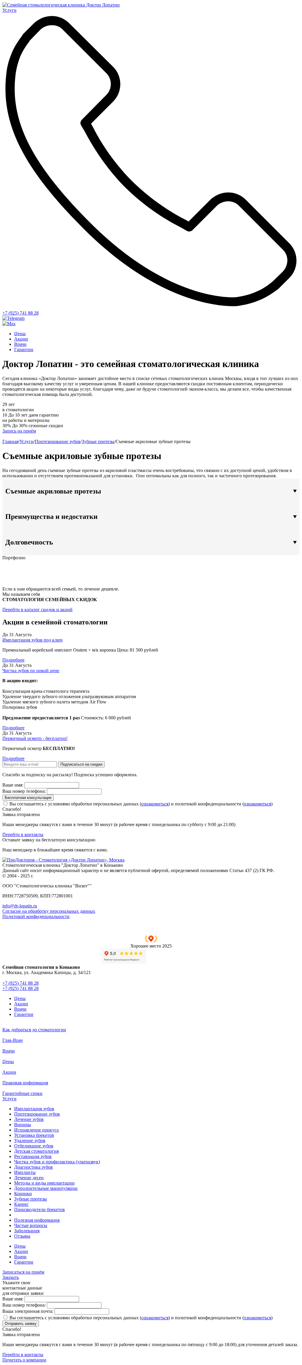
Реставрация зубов (33, 1156)
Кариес (21, 1204)
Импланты (25, 1172)
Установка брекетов (34, 1135)
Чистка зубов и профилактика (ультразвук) (57, 1161)
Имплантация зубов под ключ (32, 639)
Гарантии (23, 349)
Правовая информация (25, 1082)
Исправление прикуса (36, 1129)
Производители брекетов (39, 1209)
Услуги (26, 441)
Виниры (22, 1124)
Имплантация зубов (34, 1108)
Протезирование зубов (58, 441)
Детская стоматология (36, 1151)
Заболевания (27, 1230)
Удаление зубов (29, 1140)
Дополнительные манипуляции (46, 1188)
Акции (21, 338)
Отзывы (22, 1236)
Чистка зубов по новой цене (30, 670)
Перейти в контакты (22, 834)
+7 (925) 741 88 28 (20, 312)
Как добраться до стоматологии (34, 1029)
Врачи (20, 344)
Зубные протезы (98, 441)
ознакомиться (154, 803)
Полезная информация (37, 1220)
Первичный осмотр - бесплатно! (35, 738)
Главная (10, 441)
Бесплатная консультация (28, 797)
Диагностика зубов (33, 1167)
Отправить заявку (21, 1323)
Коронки (23, 1193)
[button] (151, 942)
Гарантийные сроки (22, 1093)
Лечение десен (29, 1177)
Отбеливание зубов (33, 1145)
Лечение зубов (29, 1119)
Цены (20, 333)
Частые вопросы (30, 1225)
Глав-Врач (12, 1040)
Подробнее (13, 659)
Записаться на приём (23, 1271)
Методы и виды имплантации (44, 1182)
